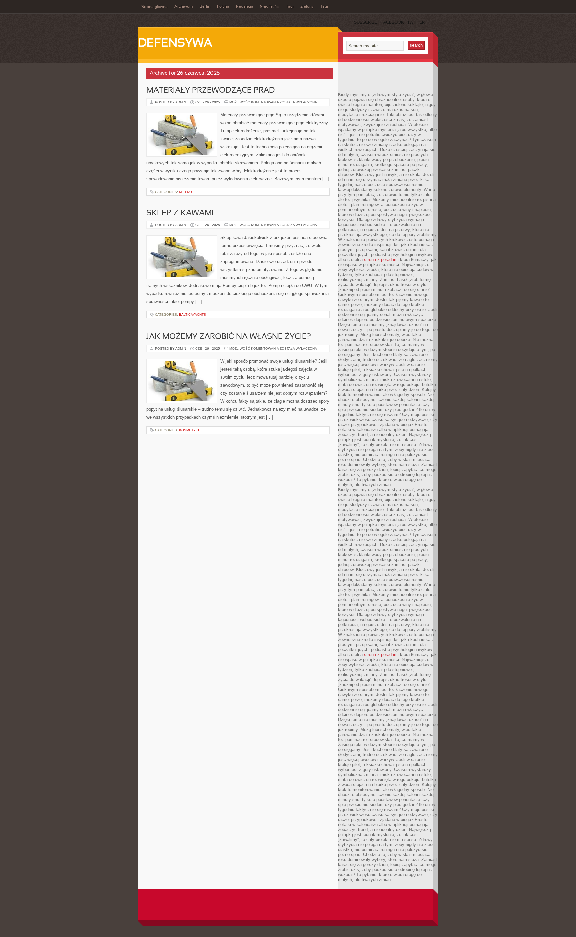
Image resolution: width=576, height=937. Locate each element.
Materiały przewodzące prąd (210, 90)
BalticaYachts (192, 314)
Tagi (290, 7)
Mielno (185, 192)
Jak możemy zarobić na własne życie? (228, 337)
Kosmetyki (189, 430)
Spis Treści (269, 7)
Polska (223, 7)
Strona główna (154, 7)
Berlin (205, 7)
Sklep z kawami (180, 213)
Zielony (307, 7)
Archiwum (183, 7)
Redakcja (244, 7)
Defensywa (175, 43)
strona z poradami (381, 259)
